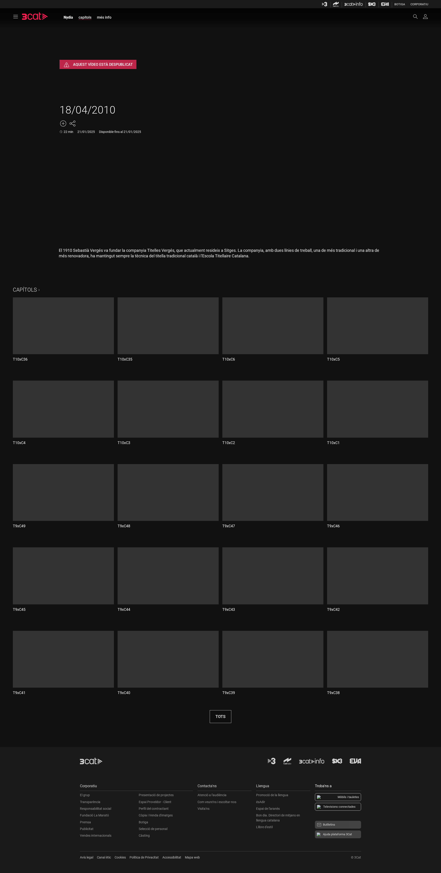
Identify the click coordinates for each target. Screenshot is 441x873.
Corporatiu (419, 4)
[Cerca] (418, 16)
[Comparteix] (72, 123)
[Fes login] (425, 16)
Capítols (25, 290)
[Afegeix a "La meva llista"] (63, 123)
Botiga (399, 4)
